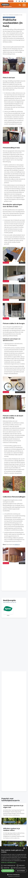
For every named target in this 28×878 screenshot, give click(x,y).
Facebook (16, 1)
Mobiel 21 (17, 544)
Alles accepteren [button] (8, 870)
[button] (14, 862)
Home (4, 14)
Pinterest (25, 1)
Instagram (19, 1)
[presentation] (14, 813)
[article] (8, 610)
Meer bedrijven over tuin (9, 602)
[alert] (14, 862)
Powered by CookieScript (14, 876)
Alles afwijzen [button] (21, 870)
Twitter (22, 1)
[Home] (6, 5)
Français (11, 1)
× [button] (26, 848)
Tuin (7, 14)
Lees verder (22, 860)
